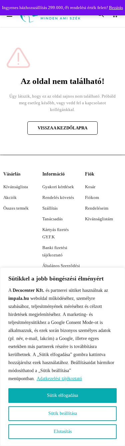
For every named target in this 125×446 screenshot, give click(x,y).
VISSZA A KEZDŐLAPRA (62, 127)
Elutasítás (63, 431)
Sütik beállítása (62, 413)
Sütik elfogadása (62, 395)
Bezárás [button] (116, 7)
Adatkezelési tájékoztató (59, 378)
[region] (62, 356)
